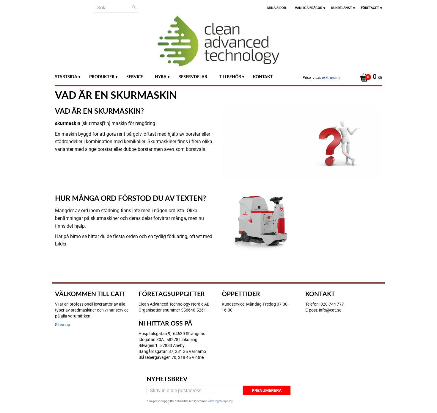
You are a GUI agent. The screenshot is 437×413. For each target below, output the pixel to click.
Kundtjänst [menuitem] (341, 7)
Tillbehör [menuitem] (230, 77)
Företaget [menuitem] (370, 7)
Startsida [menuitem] (66, 77)
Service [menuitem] (134, 77)
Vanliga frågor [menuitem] (308, 7)
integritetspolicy (222, 401)
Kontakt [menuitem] (263, 77)
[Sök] (133, 7)
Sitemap (62, 324)
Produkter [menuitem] (101, 77)
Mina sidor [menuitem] (276, 7)
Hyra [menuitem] (160, 77)
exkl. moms (331, 77)
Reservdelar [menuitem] (192, 77)
